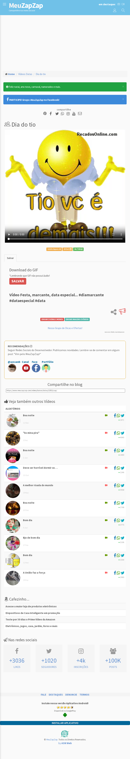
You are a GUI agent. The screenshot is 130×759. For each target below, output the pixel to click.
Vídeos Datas (25, 74)
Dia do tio (41, 74)
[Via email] (80, 113)
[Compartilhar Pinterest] (45, 113)
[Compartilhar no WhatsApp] (63, 113)
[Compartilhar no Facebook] (52, 113)
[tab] (10, 258)
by (65, 743)
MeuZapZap (52, 739)
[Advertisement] (65, 42)
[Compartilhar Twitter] (57, 113)
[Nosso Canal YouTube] (74, 113)
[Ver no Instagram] (69, 113)
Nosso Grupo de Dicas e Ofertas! (65, 328)
